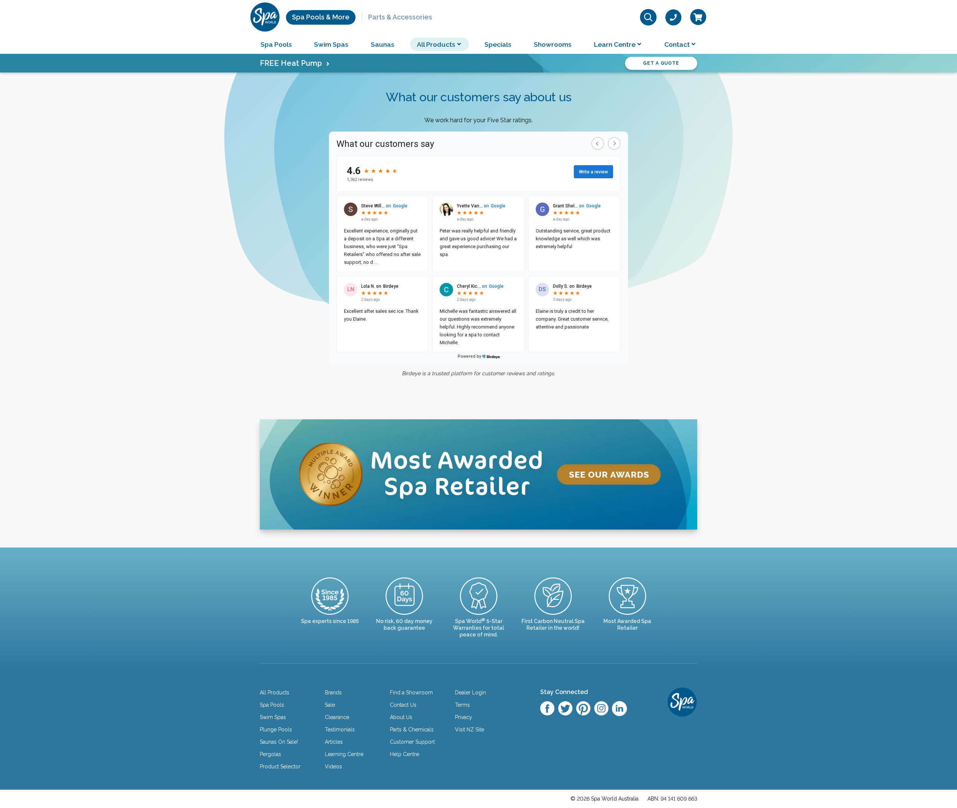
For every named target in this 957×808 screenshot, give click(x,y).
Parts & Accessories (400, 17)
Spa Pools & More (321, 17)
